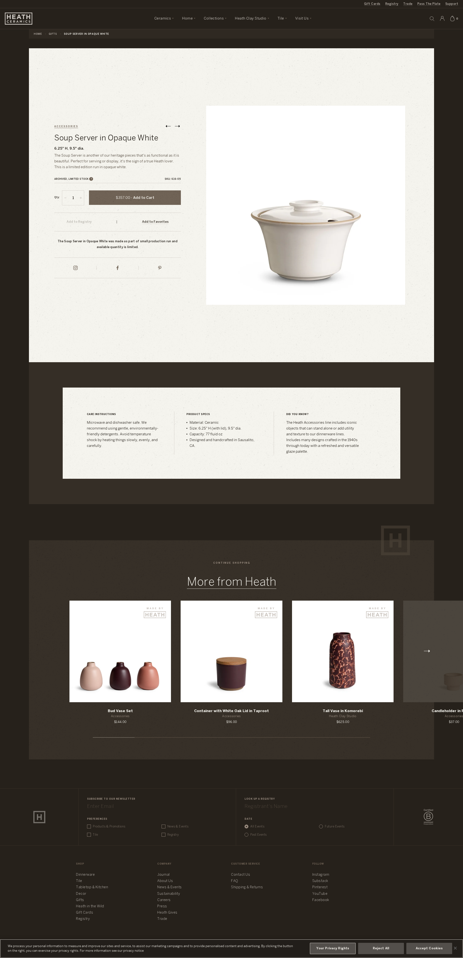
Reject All (381, 948)
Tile (95, 834)
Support (451, 4)
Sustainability (168, 894)
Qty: (57, 197)
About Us (165, 881)
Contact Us (240, 874)
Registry (392, 4)
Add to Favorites (155, 221)
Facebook (320, 900)
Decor (81, 894)
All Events (257, 826)
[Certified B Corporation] (428, 817)
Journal (163, 874)
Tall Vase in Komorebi (343, 711)
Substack (320, 881)
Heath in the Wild (90, 906)
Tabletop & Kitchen (92, 887)
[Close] (455, 948)
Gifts (53, 34)
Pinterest (320, 887)
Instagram (320, 874)
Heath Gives (167, 912)
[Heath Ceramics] (39, 817)
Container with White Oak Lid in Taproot (231, 711)
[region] (231, 948)
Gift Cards (372, 4)
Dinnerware (85, 874)
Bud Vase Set (120, 711)
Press (162, 906)
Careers (164, 900)
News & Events (178, 826)
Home (38, 34)
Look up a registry (260, 799)
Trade (407, 4)
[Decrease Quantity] (65, 198)
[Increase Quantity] (81, 198)
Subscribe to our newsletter (111, 799)
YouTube (320, 894)
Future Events (335, 826)
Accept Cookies (429, 948)
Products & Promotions (109, 826)
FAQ (234, 881)
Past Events (258, 834)
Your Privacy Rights (332, 948)
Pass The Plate (429, 4)
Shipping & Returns (247, 887)
